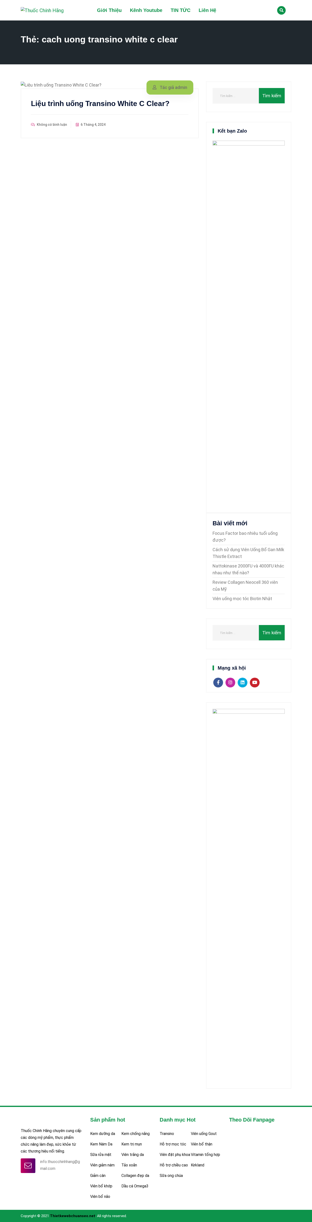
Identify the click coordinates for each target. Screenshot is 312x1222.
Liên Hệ (207, 10)
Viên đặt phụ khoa (175, 1154)
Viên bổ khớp (101, 1186)
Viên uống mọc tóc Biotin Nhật (242, 598)
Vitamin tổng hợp (205, 1154)
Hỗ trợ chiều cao (174, 1165)
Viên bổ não (100, 1196)
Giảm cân (98, 1175)
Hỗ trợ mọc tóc (173, 1144)
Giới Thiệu (109, 10)
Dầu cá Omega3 (134, 1186)
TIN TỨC (180, 10)
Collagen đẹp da (135, 1175)
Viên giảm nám (102, 1165)
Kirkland (197, 1165)
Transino (167, 1133)
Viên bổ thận (201, 1144)
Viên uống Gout (204, 1133)
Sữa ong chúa (171, 1175)
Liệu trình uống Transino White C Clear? (100, 103)
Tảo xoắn (129, 1165)
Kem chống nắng (135, 1133)
